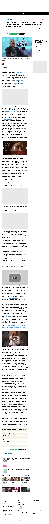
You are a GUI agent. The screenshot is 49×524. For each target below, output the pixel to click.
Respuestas (35, 502)
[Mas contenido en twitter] (24, 513)
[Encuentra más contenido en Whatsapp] (7, 33)
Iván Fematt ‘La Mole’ (6, 318)
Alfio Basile (5, 453)
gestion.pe (17, 520)
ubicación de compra (11, 420)
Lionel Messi (21, 83)
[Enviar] (2, 15)
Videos (40, 502)
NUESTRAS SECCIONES (36, 500)
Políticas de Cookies (21, 504)
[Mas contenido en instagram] (27, 513)
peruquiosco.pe (38, 520)
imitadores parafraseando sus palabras (16, 327)
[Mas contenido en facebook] (22, 513)
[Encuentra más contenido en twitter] (5, 33)
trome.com (26, 520)
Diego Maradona (14, 83)
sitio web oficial (6, 389)
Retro (40, 507)
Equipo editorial (5, 503)
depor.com (22, 520)
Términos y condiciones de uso (23, 500)
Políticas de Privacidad (21, 502)
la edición (21, 420)
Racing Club (12, 108)
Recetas (40, 510)
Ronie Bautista (6, 65)
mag (42, 520)
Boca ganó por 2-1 (8, 119)
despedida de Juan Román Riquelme (12, 111)
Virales (34, 510)
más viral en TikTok (18, 72)
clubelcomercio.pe (12, 520)
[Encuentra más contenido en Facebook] (3, 33)
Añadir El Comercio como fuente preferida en (35, 19)
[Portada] (5, 502)
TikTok (9, 453)
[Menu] (3, 13)
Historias (34, 513)
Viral (11, 453)
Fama (34, 507)
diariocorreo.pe (31, 520)
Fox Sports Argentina (13, 298)
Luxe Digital (23, 426)
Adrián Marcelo (9, 316)
